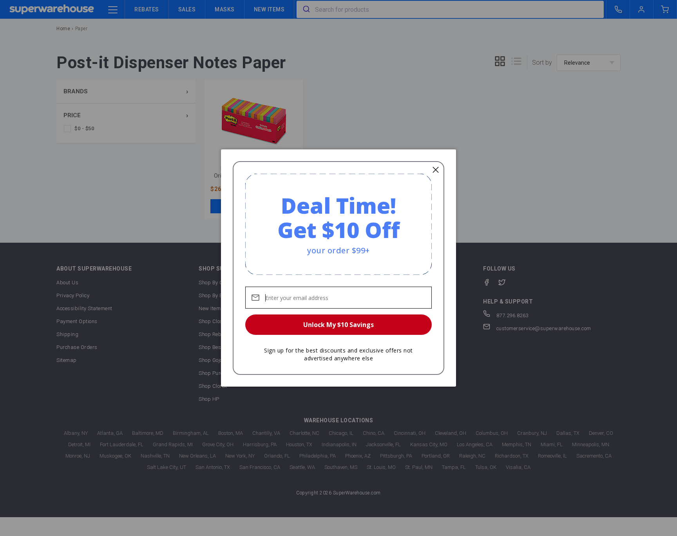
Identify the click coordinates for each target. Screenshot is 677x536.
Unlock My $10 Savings (338, 324)
